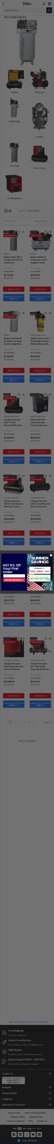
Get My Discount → (14, 580)
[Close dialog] (51, 555)
